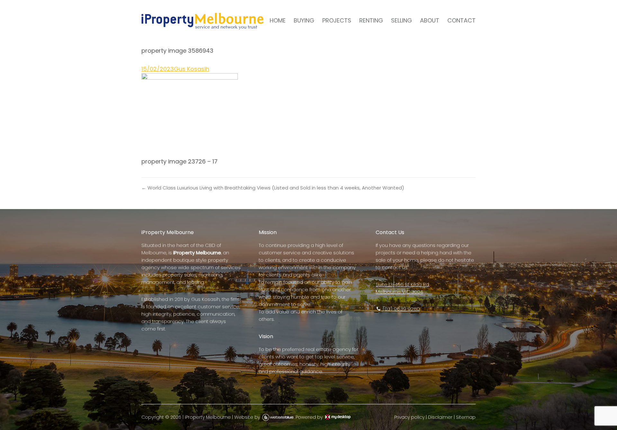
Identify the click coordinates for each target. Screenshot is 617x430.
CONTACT (461, 20)
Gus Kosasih (191, 69)
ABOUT (429, 20)
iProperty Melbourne (208, 417)
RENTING (371, 20)
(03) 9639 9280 (400, 308)
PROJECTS (336, 20)
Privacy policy (409, 417)
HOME (278, 20)
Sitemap (466, 417)
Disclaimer (440, 417)
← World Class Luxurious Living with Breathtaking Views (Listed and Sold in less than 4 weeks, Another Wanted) (272, 187)
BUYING (304, 20)
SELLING (401, 20)
